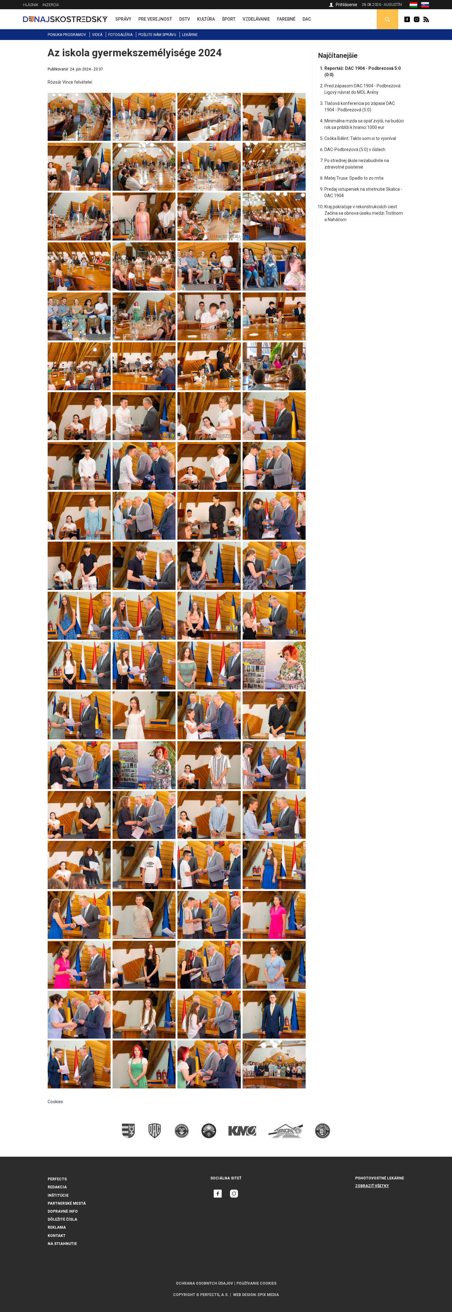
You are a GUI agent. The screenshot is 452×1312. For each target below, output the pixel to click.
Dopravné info (63, 1211)
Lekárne (190, 35)
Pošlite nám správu (157, 35)
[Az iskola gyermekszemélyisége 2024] (79, 95)
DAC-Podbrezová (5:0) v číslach (354, 149)
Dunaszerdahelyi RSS (426, 19)
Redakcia (57, 1187)
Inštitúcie (58, 1195)
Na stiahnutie (62, 1244)
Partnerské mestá (67, 1203)
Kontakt (56, 1236)
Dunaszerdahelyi (407, 19)
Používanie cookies (256, 1283)
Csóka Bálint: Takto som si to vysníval (360, 138)
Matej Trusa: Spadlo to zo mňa (353, 178)
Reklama (57, 1227)
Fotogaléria (120, 35)
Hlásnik (30, 5)
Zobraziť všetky (372, 1186)
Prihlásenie (346, 4)
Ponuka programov (67, 35)
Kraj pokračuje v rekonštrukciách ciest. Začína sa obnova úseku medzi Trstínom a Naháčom (363, 213)
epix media (268, 1295)
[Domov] (65, 19)
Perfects (57, 1179)
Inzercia (50, 5)
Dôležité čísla (62, 1219)
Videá (97, 35)
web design (244, 1295)
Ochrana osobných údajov (204, 1283)
